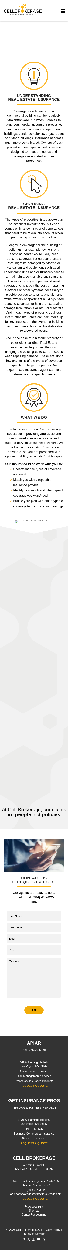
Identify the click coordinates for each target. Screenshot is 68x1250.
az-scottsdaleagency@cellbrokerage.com (36, 1193)
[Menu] (63, 11)
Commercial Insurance (34, 1071)
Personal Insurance (34, 1138)
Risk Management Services (34, 1076)
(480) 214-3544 (36, 1190)
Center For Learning (34, 1214)
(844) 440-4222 (45, 46)
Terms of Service (34, 1233)
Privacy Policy (51, 1229)
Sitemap (34, 1210)
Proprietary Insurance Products (34, 1080)
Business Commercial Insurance (34, 1133)
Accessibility (35, 1206)
